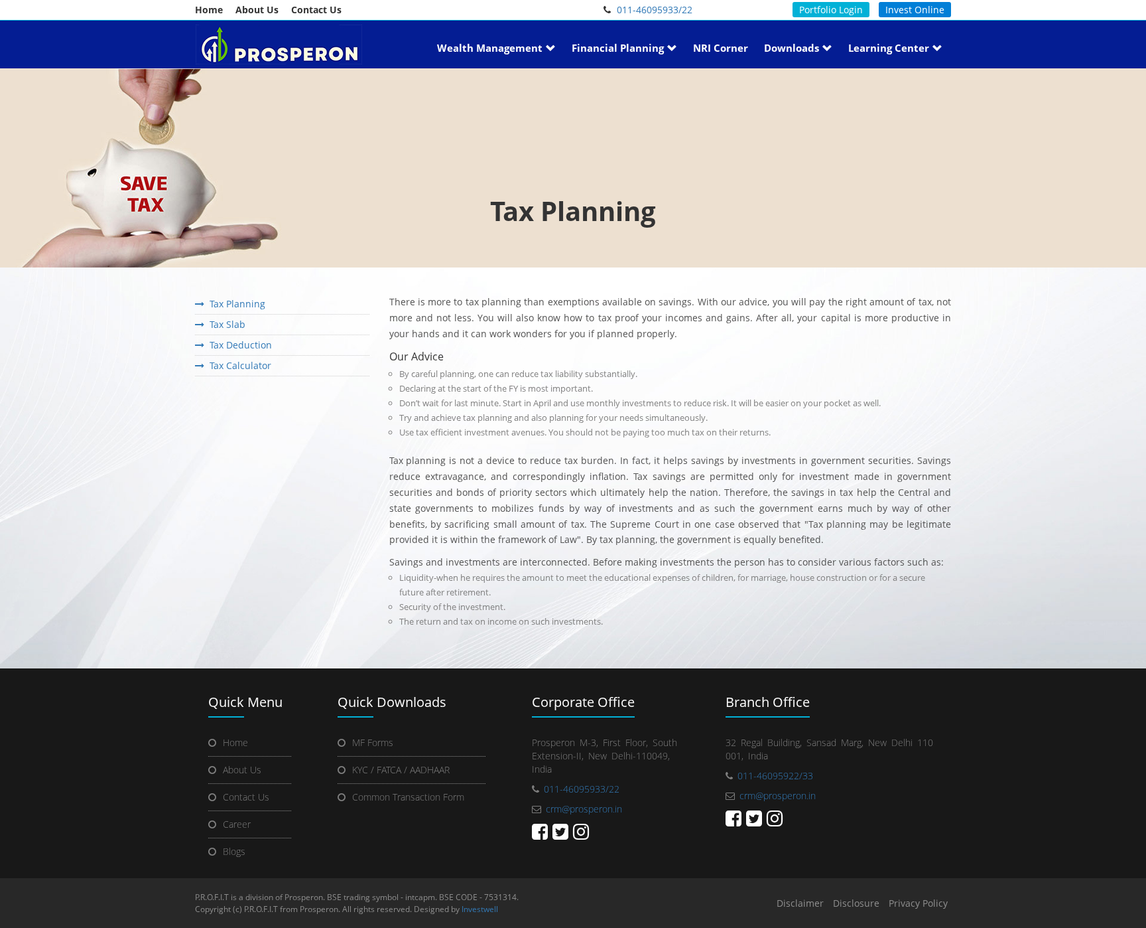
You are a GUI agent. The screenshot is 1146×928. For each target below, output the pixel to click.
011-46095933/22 (654, 9)
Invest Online (914, 9)
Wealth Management (489, 47)
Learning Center (888, 47)
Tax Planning (234, 303)
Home (209, 9)
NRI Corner (720, 47)
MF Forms (372, 742)
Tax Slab (224, 324)
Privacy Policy (918, 903)
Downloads (791, 47)
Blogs (234, 851)
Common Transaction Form (408, 797)
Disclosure (856, 903)
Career (237, 824)
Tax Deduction (238, 345)
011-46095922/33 (775, 775)
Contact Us (316, 9)
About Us (257, 9)
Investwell (480, 909)
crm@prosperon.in (584, 809)
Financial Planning (618, 47)
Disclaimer (800, 903)
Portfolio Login (831, 9)
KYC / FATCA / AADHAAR (401, 769)
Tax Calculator (237, 365)
